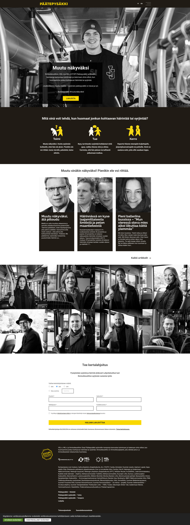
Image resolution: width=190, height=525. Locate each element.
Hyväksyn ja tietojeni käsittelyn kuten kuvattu (78, 413)
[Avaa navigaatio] (148, 3)
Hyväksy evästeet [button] (13, 520)
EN (141, 3)
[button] (95, 422)
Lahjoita (70, 98)
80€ (52, 386)
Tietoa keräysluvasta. (123, 429)
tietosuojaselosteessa (93, 413)
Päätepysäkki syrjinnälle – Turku (70, 495)
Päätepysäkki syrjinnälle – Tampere (71, 498)
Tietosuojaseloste (64, 510)
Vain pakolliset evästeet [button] (37, 520)
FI (138, 3)
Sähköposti (53, 404)
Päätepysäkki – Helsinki (66, 492)
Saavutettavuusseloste (84, 510)
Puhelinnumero (101, 404)
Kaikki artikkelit (139, 258)
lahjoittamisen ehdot (63, 413)
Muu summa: (55, 391)
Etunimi (51, 396)
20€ (67, 386)
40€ (59, 386)
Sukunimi (99, 396)
